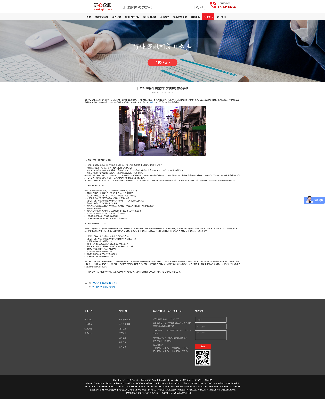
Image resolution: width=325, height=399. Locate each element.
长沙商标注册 (155, 386)
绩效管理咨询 (110, 389)
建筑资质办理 (219, 383)
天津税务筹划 (119, 383)
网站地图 (208, 380)
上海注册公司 (214, 389)
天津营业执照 (183, 389)
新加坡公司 (224, 386)
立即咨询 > (162, 62)
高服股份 (165, 386)
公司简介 (88, 324)
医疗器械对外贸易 (97, 389)
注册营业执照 (155, 393)
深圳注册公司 (102, 386)
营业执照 (193, 389)
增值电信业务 (132, 16)
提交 (203, 346)
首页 (88, 16)
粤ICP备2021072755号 (122, 380)
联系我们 (88, 319)
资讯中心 (88, 333)
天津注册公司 (203, 389)
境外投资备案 (101, 16)
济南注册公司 (99, 383)
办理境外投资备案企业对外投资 (104, 283)
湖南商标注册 (144, 386)
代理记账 (122, 333)
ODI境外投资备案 (232, 383)
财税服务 (195, 16)
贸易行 (210, 383)
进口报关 (122, 386)
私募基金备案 (180, 16)
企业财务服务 (171, 389)
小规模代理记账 (173, 383)
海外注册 (116, 16)
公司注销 (122, 337)
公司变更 (122, 346)
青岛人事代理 (135, 389)
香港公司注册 (201, 386)
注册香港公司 (149, 383)
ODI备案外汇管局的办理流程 (103, 286)
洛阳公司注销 (189, 386)
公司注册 (122, 328)
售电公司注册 (149, 16)
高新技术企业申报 (228, 389)
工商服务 (164, 16)
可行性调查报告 (176, 386)
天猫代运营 (113, 386)
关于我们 (221, 16)
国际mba (202, 383)
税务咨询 (122, 342)
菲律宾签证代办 (123, 389)
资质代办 (139, 383)
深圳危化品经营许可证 (182, 393)
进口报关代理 (90, 386)
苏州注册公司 (132, 386)
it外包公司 (185, 383)
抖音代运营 (129, 383)
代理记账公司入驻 (149, 389)
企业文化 (88, 328)
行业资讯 (208, 16)
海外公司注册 (161, 383)
